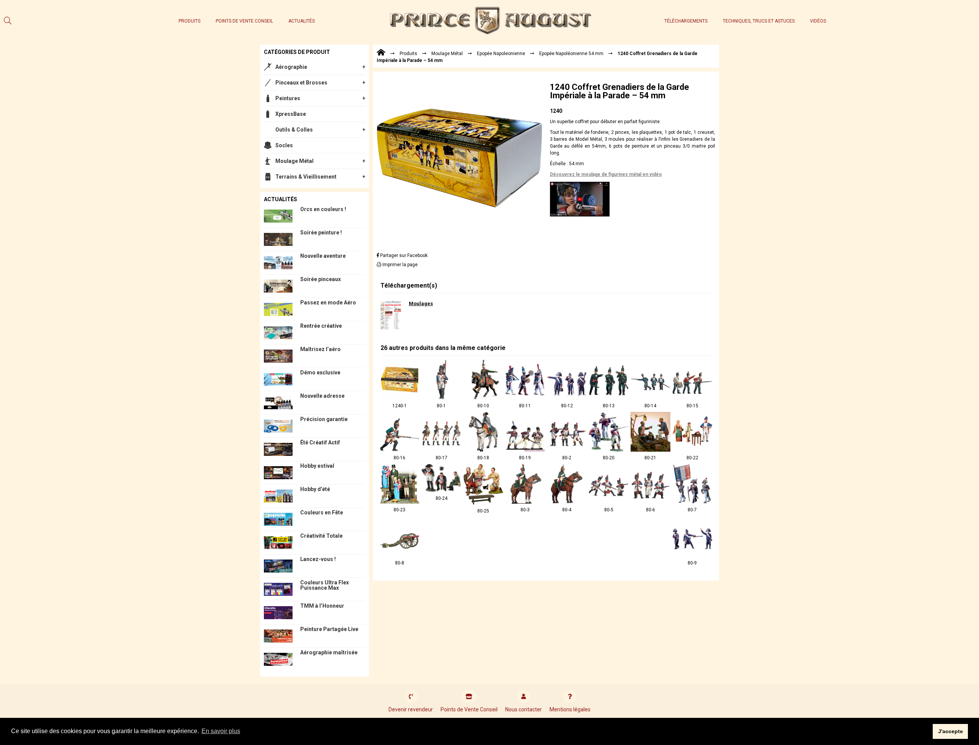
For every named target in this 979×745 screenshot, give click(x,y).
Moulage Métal (294, 161)
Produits (189, 21)
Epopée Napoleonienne (501, 53)
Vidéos (818, 21)
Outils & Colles (294, 130)
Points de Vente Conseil (244, 21)
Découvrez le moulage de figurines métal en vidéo (606, 174)
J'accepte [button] (950, 731)
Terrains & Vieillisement (306, 177)
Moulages (421, 303)
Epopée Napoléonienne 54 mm (571, 53)
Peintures (287, 98)
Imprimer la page (399, 264)
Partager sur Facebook (403, 255)
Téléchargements (685, 21)
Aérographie (291, 67)
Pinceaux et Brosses (301, 83)
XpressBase (290, 114)
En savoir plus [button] (221, 731)
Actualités (301, 21)
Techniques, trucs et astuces (759, 21)
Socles (284, 145)
